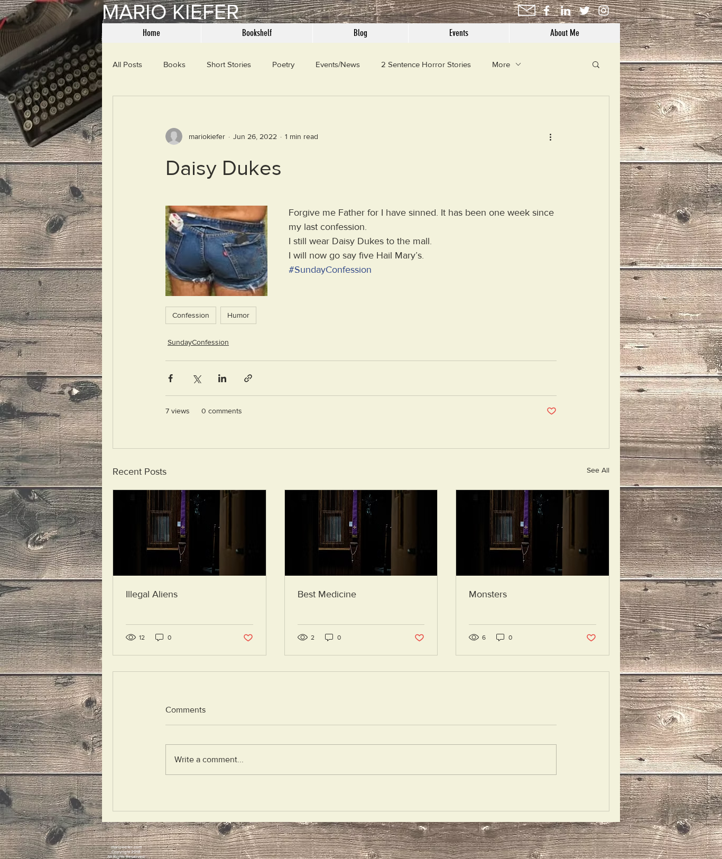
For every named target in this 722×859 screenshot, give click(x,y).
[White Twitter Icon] (584, 10)
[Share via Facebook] (170, 378)
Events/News (338, 64)
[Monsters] (532, 533)
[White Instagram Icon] (603, 10)
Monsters (488, 594)
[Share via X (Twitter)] (196, 378)
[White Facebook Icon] (546, 10)
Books (174, 64)
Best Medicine (327, 594)
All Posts (127, 64)
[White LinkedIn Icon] (565, 10)
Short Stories (229, 64)
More (501, 64)
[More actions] (550, 136)
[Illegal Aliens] (189, 533)
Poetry (283, 64)
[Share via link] (248, 378)
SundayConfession (198, 342)
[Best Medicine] (361, 533)
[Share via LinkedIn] (222, 378)
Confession (190, 315)
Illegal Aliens (152, 594)
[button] (596, 64)
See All (598, 470)
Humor (238, 315)
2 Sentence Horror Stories (426, 64)
